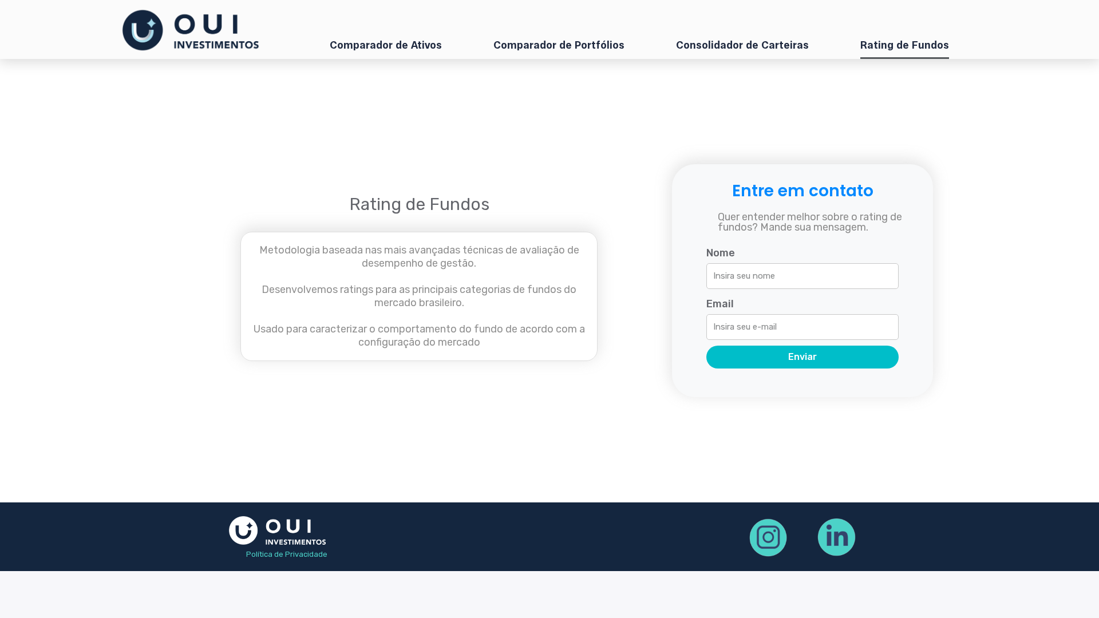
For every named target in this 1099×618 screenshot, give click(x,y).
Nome (720, 253)
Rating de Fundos (904, 46)
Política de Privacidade (286, 554)
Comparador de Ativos (386, 46)
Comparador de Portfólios (558, 46)
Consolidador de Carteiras (742, 46)
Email (720, 304)
